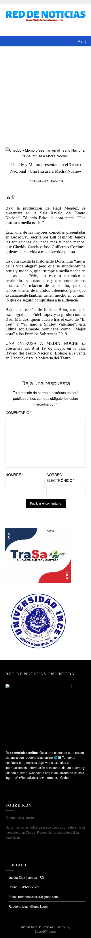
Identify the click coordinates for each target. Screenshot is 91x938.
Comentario (18, 412)
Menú (82, 41)
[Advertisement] (45, 94)
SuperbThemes (45, 931)
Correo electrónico (60, 477)
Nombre (14, 474)
